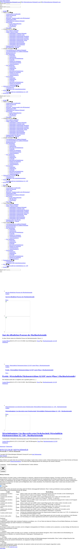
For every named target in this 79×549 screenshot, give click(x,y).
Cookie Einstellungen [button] (12, 464)
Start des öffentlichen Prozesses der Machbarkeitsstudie (18, 292)
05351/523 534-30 (6, 449)
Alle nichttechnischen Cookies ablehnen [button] (28, 464)
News (6, 300)
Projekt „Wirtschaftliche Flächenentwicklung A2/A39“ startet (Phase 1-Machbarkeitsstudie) (27, 365)
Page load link (3, 455)
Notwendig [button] (2, 484)
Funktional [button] (2, 518)
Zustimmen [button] (3, 464)
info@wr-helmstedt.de (21, 449)
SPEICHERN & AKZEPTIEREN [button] (8, 545)
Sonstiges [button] (2, 541)
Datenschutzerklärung (15, 461)
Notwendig (4, 486)
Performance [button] (3, 524)
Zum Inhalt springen (5, 0)
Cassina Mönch (6, 341)
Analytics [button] (2, 529)
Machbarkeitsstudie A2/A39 (50, 341)
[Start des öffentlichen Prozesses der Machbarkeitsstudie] (17, 316)
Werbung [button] (2, 535)
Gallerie (7, 294)
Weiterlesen (5, 342)
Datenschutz (9, 446)
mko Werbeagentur (36, 454)
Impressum (2, 446)
